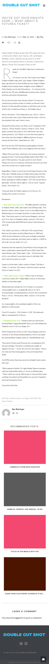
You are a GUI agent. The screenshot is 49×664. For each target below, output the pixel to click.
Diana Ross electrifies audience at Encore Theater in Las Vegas (25, 593)
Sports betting (7, 401)
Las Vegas (25, 398)
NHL (39, 398)
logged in (18, 617)
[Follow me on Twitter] (13, 413)
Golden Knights (15, 398)
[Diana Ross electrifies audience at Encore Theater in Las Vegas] (25, 574)
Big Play (12, 29)
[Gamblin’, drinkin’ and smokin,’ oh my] (25, 489)
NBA (35, 398)
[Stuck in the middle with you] (25, 531)
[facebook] (21, 643)
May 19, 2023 (28, 37)
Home (4, 29)
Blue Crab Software (29, 652)
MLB (31, 398)
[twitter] (26, 643)
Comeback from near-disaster (25, 467)
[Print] (20, 42)
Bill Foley (5, 398)
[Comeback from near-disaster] (25, 447)
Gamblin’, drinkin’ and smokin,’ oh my (25, 509)
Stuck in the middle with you (25, 551)
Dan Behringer (10, 37)
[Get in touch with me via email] (17, 413)
